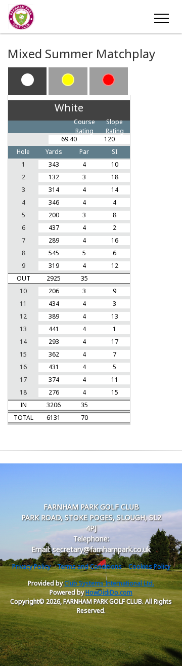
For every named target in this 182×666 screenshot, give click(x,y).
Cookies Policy (149, 566)
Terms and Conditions (89, 566)
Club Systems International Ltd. (109, 583)
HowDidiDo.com (108, 592)
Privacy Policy (31, 566)
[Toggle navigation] (161, 17)
